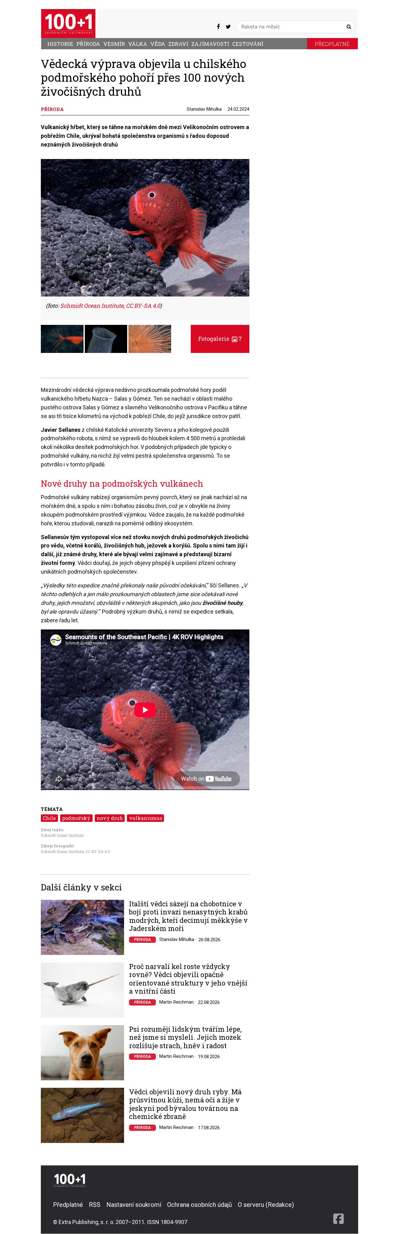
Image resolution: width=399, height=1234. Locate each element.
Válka (137, 43)
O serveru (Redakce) (266, 1204)
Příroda (88, 43)
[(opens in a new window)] (218, 26)
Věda (157, 43)
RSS (94, 1204)
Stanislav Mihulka (204, 109)
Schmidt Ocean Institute (62, 835)
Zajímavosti (210, 43)
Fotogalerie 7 (220, 338)
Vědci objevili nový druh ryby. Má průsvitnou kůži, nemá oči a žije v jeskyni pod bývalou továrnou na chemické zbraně (185, 1104)
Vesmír (114, 43)
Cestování (247, 43)
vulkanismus (145, 818)
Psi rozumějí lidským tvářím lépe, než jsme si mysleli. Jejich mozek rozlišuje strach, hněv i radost (185, 1037)
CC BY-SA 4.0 (97, 851)
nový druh (110, 818)
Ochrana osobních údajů (199, 1204)
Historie (60, 43)
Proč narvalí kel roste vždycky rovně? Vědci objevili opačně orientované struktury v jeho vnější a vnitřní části (188, 978)
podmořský (76, 818)
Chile (49, 818)
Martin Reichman (176, 1002)
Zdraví (178, 43)
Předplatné (332, 43)
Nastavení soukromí (133, 1204)
